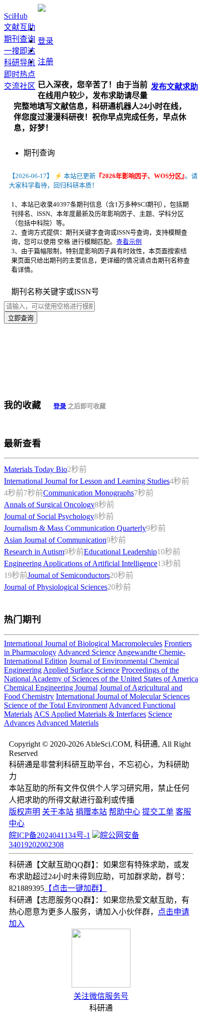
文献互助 (19, 27)
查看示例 (129, 241)
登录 (45, 41)
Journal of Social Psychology (49, 516)
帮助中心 (124, 812)
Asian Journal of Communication (55, 540)
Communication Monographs (88, 493)
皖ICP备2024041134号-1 (49, 835)
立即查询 (20, 318)
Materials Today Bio (35, 469)
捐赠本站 (91, 812)
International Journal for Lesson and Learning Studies (87, 481)
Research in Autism (34, 552)
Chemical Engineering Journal (51, 687)
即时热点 (19, 74)
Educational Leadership (120, 552)
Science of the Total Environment (55, 705)
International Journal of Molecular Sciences (123, 696)
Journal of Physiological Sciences (55, 587)
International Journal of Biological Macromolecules (83, 643)
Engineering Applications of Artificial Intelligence (80, 563)
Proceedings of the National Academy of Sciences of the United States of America (101, 674)
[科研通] (42, 9)
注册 (45, 61)
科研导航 (19, 62)
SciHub (15, 16)
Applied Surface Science (81, 670)
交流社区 (19, 86)
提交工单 (158, 812)
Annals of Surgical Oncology (49, 504)
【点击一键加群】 (75, 888)
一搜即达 (19, 51)
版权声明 (24, 812)
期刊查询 (19, 39)
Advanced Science (87, 652)
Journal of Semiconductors (68, 575)
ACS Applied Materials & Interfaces (90, 714)
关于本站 (58, 812)
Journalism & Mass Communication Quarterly (75, 528)
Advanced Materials (67, 723)
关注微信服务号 (101, 996)
